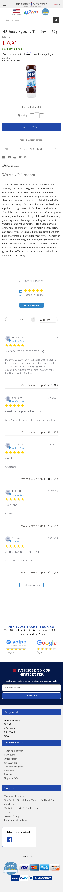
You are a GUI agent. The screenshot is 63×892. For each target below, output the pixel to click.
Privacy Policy (11, 816)
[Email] (9, 157)
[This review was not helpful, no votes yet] (55, 385)
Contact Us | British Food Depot (21, 808)
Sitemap (8, 812)
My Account (10, 762)
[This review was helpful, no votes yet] (49, 385)
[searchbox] (17, 319)
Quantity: (23, 115)
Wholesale (9, 770)
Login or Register (13, 751)
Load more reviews (31, 585)
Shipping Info (11, 778)
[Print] (14, 157)
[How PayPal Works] (19, 878)
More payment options (31, 140)
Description (10, 165)
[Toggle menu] (4, 4)
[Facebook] (3, 157)
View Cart (9, 755)
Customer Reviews (14, 796)
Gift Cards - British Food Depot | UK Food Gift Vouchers (29, 802)
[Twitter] (20, 157)
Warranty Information (18, 175)
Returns (8, 774)
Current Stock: (31, 107)
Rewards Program (13, 766)
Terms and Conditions (15, 820)
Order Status (10, 759)
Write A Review (31, 305)
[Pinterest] (25, 157)
